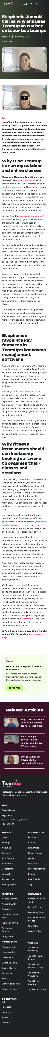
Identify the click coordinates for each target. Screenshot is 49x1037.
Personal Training (36, 869)
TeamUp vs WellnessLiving (35, 966)
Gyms (31, 858)
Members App (9, 947)
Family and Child (10, 923)
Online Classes (9, 968)
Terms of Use (8, 879)
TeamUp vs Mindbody (33, 949)
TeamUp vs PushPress (33, 983)
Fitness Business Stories (36, 919)
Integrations (8, 936)
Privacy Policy (9, 884)
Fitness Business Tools (36, 900)
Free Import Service (7, 930)
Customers (7, 909)
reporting (26, 618)
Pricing (5, 842)
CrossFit (32, 842)
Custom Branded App (10, 916)
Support (6, 874)
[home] (8, 4)
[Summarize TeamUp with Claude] (4, 824)
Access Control (9, 898)
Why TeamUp (8, 858)
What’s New (33, 926)
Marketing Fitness (37, 912)
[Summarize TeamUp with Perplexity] (13, 824)
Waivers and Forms (11, 984)
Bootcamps (33, 837)
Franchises (33, 848)
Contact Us (7, 869)
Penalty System (9, 989)
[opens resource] (24, 723)
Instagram (7, 1012)
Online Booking (9, 963)
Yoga (30, 884)
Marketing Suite (9, 942)
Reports (6, 978)
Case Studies (34, 931)
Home (5, 837)
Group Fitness (35, 853)
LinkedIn (6, 1022)
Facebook (6, 1007)
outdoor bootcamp (11, 187)
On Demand (7, 957)
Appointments (9, 904)
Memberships (8, 952)
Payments (7, 973)
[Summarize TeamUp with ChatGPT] (8, 824)
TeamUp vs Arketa (37, 989)
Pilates (31, 874)
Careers (6, 853)
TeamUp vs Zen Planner (35, 957)
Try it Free (35, 4)
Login (25, 4)
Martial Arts (33, 863)
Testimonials (8, 863)
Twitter (5, 1017)
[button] (44, 4)
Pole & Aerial (34, 879)
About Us (6, 848)
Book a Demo (8, 810)
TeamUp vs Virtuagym (33, 974)
